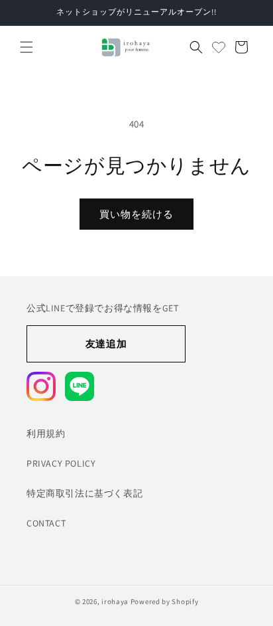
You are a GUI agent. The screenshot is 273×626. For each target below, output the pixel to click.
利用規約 (46, 433)
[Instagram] (41, 386)
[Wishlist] (219, 47)
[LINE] (79, 386)
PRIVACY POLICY (61, 463)
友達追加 (106, 343)
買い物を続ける (136, 214)
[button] (26, 47)
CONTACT (46, 523)
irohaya (115, 601)
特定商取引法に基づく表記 (84, 493)
